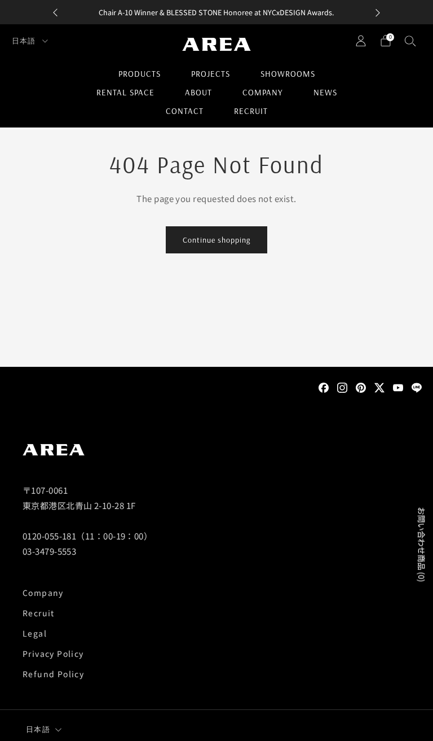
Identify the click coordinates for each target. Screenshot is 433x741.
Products (139, 73)
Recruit (251, 111)
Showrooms (287, 73)
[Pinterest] (361, 386)
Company (262, 92)
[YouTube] (398, 386)
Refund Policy (53, 673)
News (325, 92)
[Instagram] (342, 386)
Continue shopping (216, 240)
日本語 (25, 40)
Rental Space (125, 92)
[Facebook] (324, 386)
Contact (185, 111)
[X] (379, 386)
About (198, 92)
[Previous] (55, 12)
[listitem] (216, 12)
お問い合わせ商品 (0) (421, 544)
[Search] (410, 40)
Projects (210, 73)
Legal (35, 633)
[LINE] (417, 386)
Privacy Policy (53, 653)
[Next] (377, 12)
